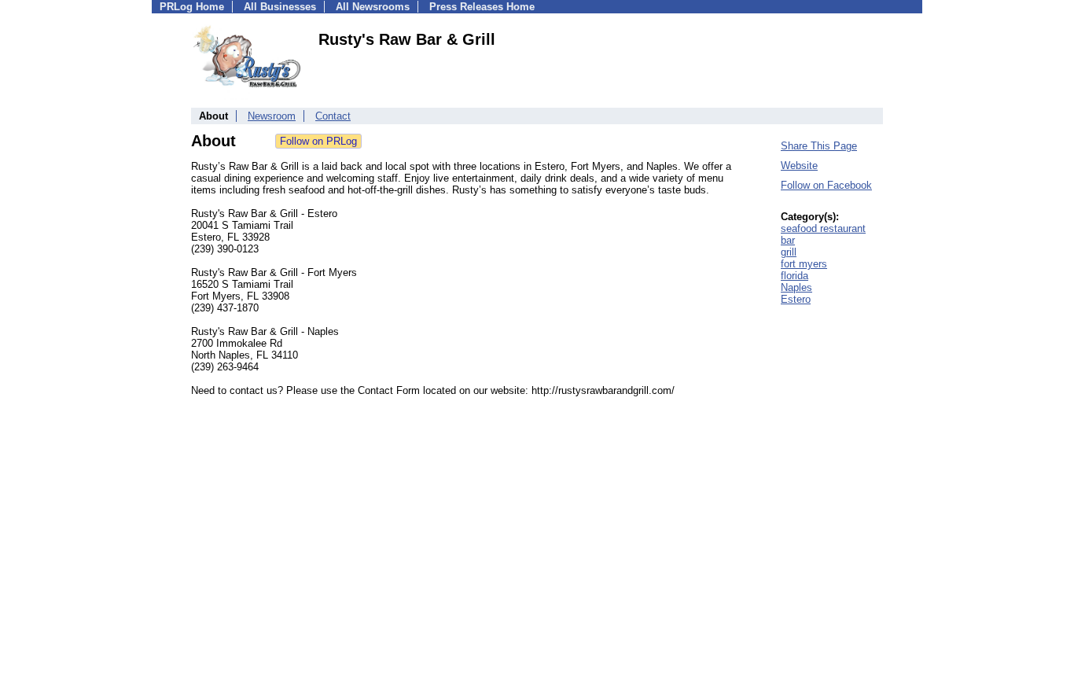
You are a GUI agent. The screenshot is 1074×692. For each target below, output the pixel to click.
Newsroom (272, 116)
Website (799, 165)
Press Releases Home (482, 7)
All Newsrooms (373, 7)
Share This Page (819, 146)
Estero (796, 299)
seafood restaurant (823, 228)
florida (794, 276)
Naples (796, 287)
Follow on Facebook (826, 185)
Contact (333, 116)
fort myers (804, 264)
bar (788, 240)
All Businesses (280, 7)
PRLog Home (192, 7)
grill (788, 252)
